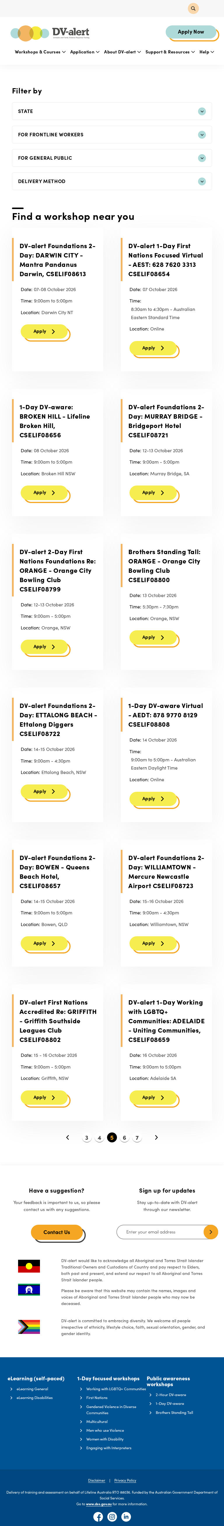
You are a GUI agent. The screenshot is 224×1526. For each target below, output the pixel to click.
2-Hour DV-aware (171, 1394)
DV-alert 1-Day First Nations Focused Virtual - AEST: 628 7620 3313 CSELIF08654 (165, 259)
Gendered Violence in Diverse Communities (111, 1409)
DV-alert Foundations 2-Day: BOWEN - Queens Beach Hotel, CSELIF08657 (58, 871)
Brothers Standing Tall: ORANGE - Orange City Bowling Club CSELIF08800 (164, 565)
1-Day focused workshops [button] (108, 1378)
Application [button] (83, 51)
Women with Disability (105, 1439)
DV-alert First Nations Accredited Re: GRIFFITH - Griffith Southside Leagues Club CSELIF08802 (58, 1020)
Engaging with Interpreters (109, 1447)
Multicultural (97, 1421)
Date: (26, 289)
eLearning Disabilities (35, 1397)
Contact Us (56, 1232)
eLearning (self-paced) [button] (36, 1378)
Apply (40, 331)
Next (156, 1137)
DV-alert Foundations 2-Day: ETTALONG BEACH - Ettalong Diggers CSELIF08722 (58, 719)
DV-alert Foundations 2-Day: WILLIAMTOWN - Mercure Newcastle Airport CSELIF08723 (166, 871)
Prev (67, 1137)
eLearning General (32, 1388)
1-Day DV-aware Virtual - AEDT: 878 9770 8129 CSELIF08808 (165, 714)
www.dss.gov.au (99, 1503)
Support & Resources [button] (168, 51)
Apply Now (191, 31)
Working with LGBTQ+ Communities (116, 1388)
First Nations (97, 1397)
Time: (26, 300)
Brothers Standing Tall (174, 1412)
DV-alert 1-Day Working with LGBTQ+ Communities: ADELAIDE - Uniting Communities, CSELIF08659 (166, 1020)
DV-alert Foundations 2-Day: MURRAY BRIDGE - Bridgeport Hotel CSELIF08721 (166, 420)
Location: (30, 312)
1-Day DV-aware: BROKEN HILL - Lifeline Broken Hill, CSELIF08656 (55, 420)
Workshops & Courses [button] (38, 51)
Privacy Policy (125, 1480)
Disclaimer (96, 1480)
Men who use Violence (105, 1430)
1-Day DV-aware (170, 1403)
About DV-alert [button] (120, 51)
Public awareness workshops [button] (168, 1381)
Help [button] (205, 51)
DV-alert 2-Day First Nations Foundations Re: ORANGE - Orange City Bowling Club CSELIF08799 (58, 570)
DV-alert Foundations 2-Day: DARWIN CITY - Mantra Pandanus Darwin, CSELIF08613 (58, 259)
